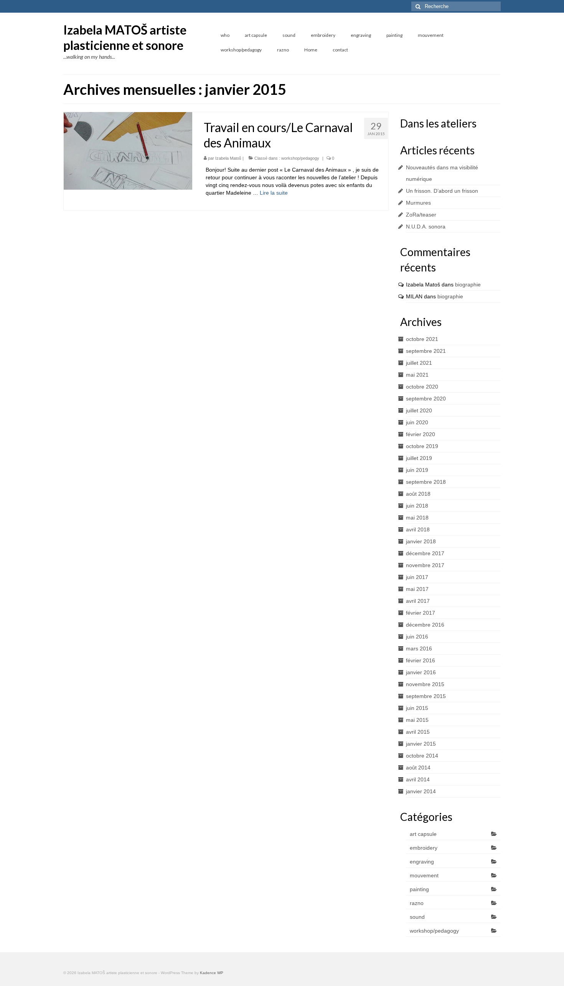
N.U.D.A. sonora (425, 226)
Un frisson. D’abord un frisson (442, 191)
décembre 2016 (425, 625)
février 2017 (420, 613)
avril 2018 (418, 529)
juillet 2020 (419, 410)
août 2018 (418, 494)
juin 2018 (417, 506)
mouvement (424, 875)
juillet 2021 (419, 363)
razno (417, 903)
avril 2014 (418, 779)
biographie (468, 284)
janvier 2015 (421, 744)
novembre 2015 (425, 684)
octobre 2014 (422, 756)
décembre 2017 (425, 553)
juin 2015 (417, 708)
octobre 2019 (422, 446)
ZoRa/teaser (421, 215)
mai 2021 (417, 375)
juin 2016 (417, 637)
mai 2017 (417, 589)
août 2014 (418, 767)
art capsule (423, 834)
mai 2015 (417, 720)
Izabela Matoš (228, 158)
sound (417, 917)
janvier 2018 (421, 541)
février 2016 (420, 660)
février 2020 (420, 434)
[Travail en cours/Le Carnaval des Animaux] (128, 150)
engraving (422, 862)
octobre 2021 (422, 339)
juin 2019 (417, 470)
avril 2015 (418, 732)
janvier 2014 (421, 791)
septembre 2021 (426, 351)
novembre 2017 (425, 565)
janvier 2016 (421, 672)
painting (419, 889)
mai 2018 (417, 518)
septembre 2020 (426, 398)
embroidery (423, 848)
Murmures (418, 203)
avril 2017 (418, 601)
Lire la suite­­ (274, 193)
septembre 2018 (426, 482)
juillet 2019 (419, 458)
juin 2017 (417, 577)
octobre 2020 (422, 387)
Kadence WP (211, 973)
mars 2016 (419, 648)
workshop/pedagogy (300, 158)
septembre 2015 (426, 696)
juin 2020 (417, 422)
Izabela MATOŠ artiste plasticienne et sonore (124, 37)
